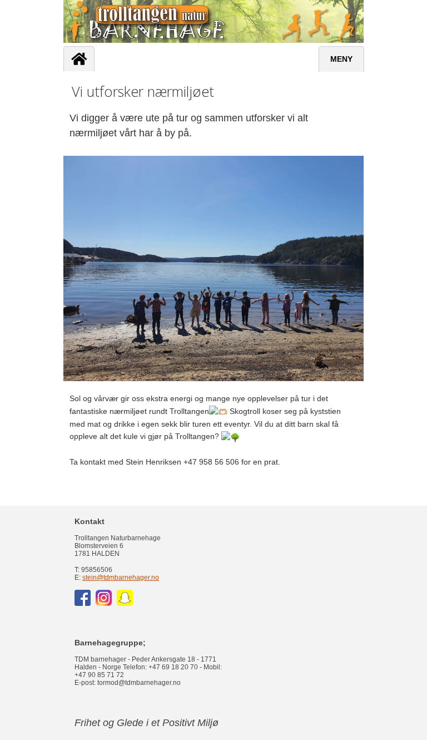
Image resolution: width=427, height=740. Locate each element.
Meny (341, 59)
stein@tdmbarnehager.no (120, 577)
